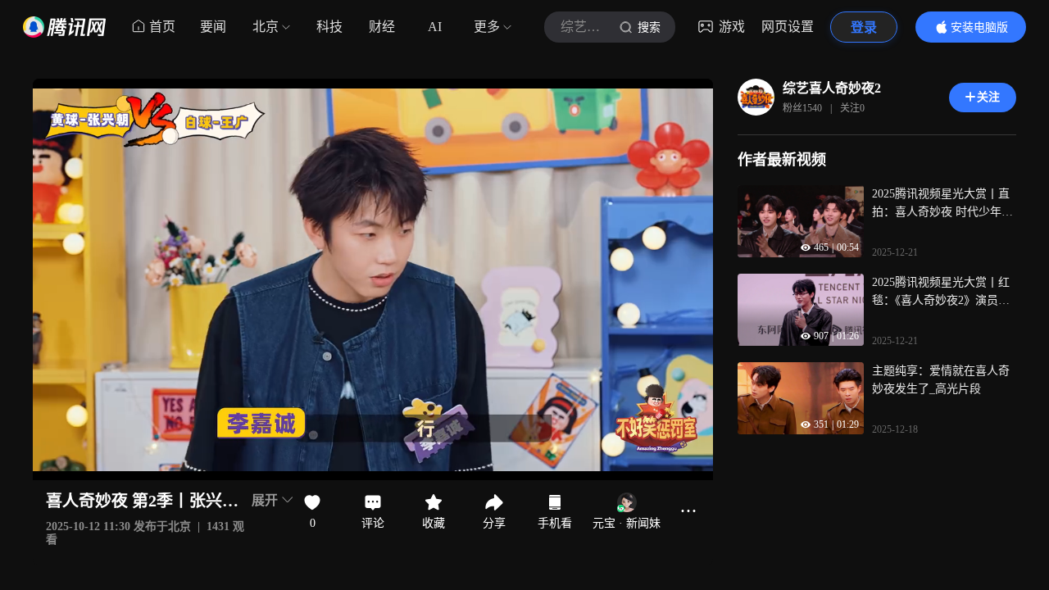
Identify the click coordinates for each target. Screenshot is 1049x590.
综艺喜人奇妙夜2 (832, 88)
